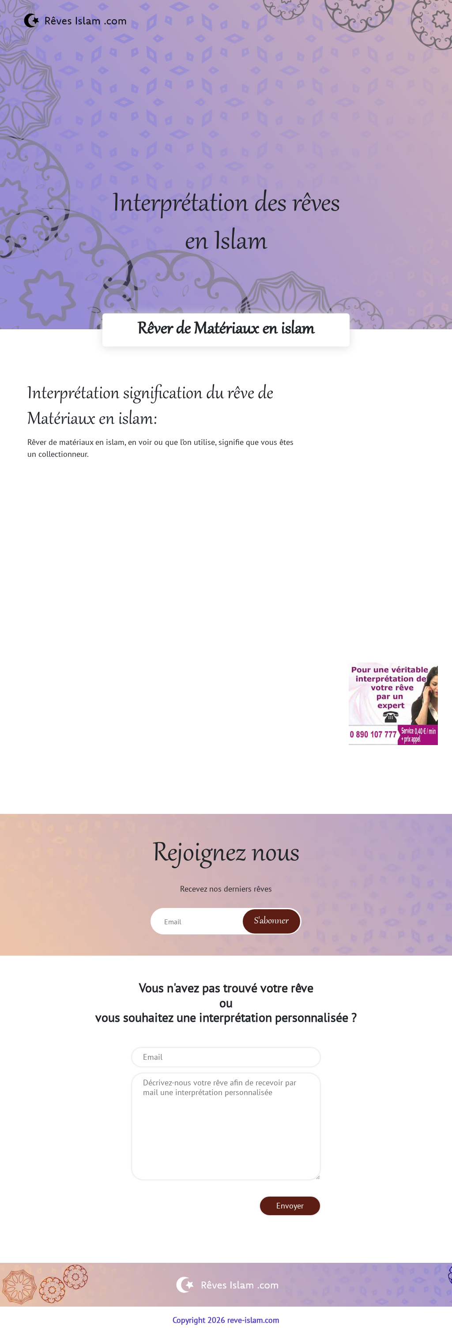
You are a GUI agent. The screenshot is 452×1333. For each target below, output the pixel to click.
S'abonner (271, 921)
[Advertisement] (226, 124)
